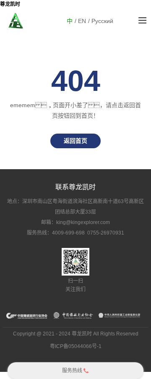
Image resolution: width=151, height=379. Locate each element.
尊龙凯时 (10, 4)
